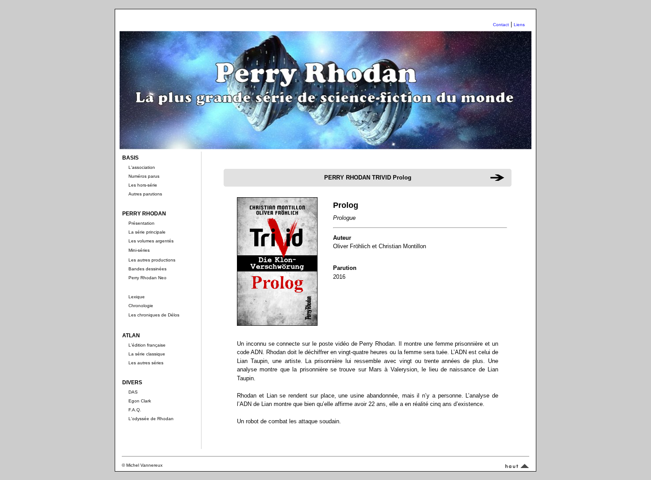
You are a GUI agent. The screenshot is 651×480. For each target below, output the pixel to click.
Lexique (136, 296)
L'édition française (147, 345)
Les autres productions (151, 260)
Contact (501, 24)
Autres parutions (145, 193)
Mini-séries (139, 250)
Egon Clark (139, 400)
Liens (519, 24)
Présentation (141, 223)
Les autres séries (145, 362)
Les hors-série (142, 185)
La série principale (147, 232)
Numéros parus (143, 176)
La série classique (146, 353)
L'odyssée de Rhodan (151, 418)
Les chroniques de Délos (153, 314)
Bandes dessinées (147, 268)
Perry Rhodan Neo (147, 277)
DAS (133, 392)
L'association (141, 167)
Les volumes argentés (151, 240)
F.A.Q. (134, 409)
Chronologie (140, 305)
